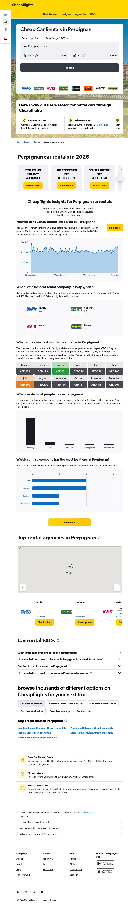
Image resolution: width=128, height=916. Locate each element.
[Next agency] (117, 587)
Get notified (102, 124)
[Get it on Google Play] (105, 863)
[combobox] (30, 38)
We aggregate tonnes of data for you (40, 828)
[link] (33, 185)
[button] (5, 5)
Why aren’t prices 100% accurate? (39, 834)
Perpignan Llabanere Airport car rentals (91, 728)
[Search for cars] (5, 22)
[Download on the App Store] (105, 871)
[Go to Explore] (5, 29)
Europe (27, 142)
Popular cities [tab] (84, 711)
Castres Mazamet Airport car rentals (37, 737)
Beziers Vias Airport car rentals (34, 732)
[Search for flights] (5, 15)
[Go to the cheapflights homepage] (24, 5)
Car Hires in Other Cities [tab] (103, 703)
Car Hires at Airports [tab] (31, 703)
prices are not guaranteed (84, 812)
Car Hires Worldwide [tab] (32, 711)
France (37, 142)
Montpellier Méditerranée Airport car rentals (42, 728)
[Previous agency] (23, 587)
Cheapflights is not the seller (36, 822)
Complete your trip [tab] (60, 711)
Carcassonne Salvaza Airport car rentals (91, 732)
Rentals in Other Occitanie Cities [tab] (66, 703)
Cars (18, 142)
